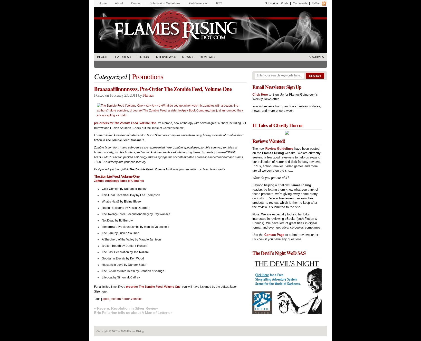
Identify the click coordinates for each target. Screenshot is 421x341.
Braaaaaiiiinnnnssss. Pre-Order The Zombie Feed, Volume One (163, 89)
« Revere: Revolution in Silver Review (126, 308)
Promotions (147, 76)
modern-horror (120, 299)
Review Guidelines (279, 148)
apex (106, 299)
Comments (300, 3)
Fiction (143, 57)
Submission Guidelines (165, 3)
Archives (316, 57)
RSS (219, 3)
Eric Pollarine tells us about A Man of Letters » (133, 313)
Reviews (206, 57)
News (186, 57)
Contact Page (274, 235)
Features (121, 57)
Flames (148, 95)
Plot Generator (198, 3)
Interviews (164, 57)
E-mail (316, 3)
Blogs (102, 57)
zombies (136, 299)
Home (103, 3)
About (119, 3)
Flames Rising (210, 30)
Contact (136, 3)
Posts (284, 3)
